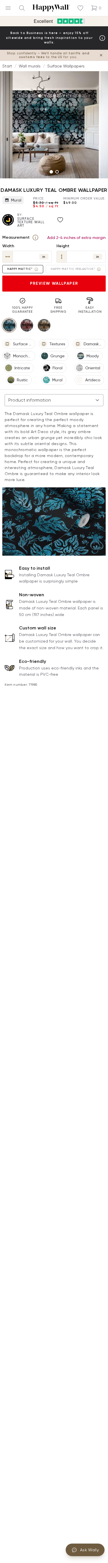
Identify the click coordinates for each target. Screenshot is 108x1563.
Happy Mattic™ (20, 269)
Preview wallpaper (54, 283)
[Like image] (60, 220)
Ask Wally (89, 1550)
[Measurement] (35, 237)
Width (8, 246)
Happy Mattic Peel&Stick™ (73, 269)
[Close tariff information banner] (101, 55)
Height (62, 246)
